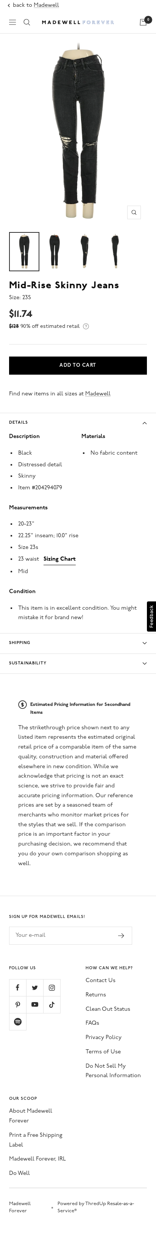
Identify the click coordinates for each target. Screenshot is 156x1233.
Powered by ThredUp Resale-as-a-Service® (96, 1207)
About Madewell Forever (30, 1116)
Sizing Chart (60, 559)
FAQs (92, 1023)
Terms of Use (103, 1052)
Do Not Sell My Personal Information (113, 1071)
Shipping (19, 643)
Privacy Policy (104, 1038)
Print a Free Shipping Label (35, 1140)
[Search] (26, 22)
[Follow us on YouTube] (34, 1004)
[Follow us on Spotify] (17, 1021)
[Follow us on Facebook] (17, 987)
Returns (96, 995)
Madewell (46, 5)
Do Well (19, 1173)
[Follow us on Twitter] (34, 987)
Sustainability (28, 663)
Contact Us (100, 981)
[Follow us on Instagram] (51, 987)
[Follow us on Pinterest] (17, 1004)
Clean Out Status (108, 1009)
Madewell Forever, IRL (37, 1159)
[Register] (121, 935)
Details (18, 423)
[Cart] (143, 22)
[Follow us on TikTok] (51, 1004)
